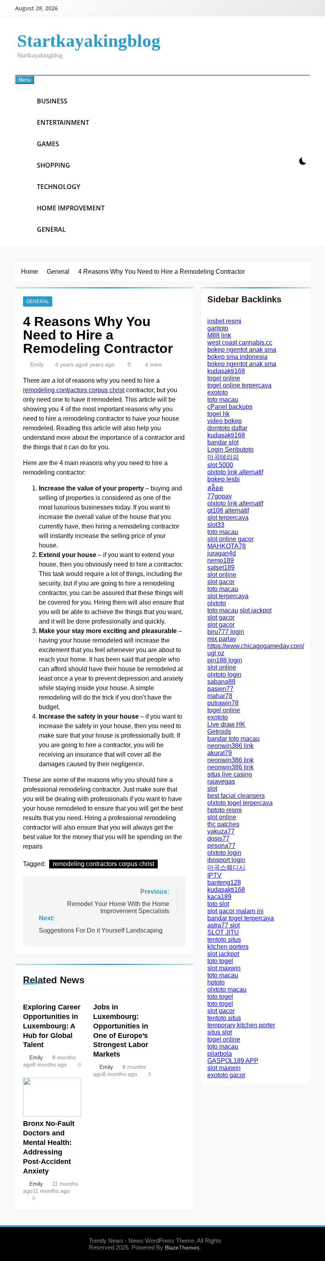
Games (48, 143)
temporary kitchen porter (241, 1025)
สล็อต (215, 488)
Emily (37, 364)
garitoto (217, 328)
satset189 (221, 567)
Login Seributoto (230, 449)
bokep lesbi (223, 479)
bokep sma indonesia (237, 356)
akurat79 (219, 753)
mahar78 (219, 696)
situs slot (219, 1032)
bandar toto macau (233, 738)
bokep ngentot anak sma (241, 349)
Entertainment (63, 122)
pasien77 (220, 688)
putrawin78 (223, 703)
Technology (58, 186)
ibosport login (226, 860)
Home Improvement (71, 208)
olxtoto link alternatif (235, 472)
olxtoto (216, 603)
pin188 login (224, 660)
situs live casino (229, 774)
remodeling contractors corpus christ (73, 390)
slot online (221, 574)
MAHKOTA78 (226, 546)
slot (212, 788)
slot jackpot (255, 610)
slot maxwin (224, 968)
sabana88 (221, 681)
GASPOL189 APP (232, 1060)
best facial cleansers (236, 795)
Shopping (53, 165)
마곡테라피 (223, 457)
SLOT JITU (223, 932)
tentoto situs (224, 939)
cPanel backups (229, 406)
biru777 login (225, 631)
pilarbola (219, 1053)
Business (52, 101)
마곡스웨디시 (226, 867)
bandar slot (223, 442)
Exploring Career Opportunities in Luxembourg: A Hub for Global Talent (51, 1026)
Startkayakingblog (89, 41)
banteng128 (224, 882)
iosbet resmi (224, 321)
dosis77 (218, 838)
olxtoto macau (227, 989)
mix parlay (221, 638)
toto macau (222, 399)
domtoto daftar (227, 428)
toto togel (220, 961)
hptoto (216, 982)
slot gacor (221, 581)
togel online (223, 378)
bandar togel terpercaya (240, 918)
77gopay (219, 496)
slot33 (215, 524)
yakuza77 (221, 831)
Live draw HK (226, 724)
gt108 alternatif (228, 510)
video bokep (224, 421)
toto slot (218, 903)
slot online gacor (230, 539)
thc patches (223, 824)
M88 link (219, 335)
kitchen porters (228, 946)
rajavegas (221, 781)
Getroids (219, 731)
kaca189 (219, 896)
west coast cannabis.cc (239, 342)
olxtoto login (224, 674)
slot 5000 (220, 465)
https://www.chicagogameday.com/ (255, 646)
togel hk (218, 413)
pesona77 (221, 845)
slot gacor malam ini (235, 911)
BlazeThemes (182, 1247)
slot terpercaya (228, 517)
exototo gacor (226, 1075)
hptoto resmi (224, 810)
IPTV (214, 875)
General (51, 229)
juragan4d (221, 553)
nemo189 (220, 560)
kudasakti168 (226, 371)
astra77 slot (223, 925)
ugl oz (215, 653)
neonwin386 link (230, 745)
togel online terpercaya (239, 385)
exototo (217, 392)
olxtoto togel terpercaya (240, 802)
